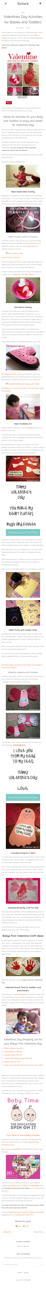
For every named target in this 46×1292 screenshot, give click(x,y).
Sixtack (28, 1280)
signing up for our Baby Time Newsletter (25, 1185)
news (23, 12)
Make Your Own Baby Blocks (23, 274)
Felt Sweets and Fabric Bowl (12, 374)
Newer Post (38, 1232)
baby (36, 35)
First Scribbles (27, 428)
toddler (4, 38)
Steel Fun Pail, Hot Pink (12, 1062)
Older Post (7, 1232)
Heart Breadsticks (20, 994)
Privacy (26, 1272)
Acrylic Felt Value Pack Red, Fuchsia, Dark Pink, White (23, 1065)
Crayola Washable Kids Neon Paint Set (18, 1058)
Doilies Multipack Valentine (13, 1048)
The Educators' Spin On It (24, 1215)
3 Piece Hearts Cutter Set (13, 1052)
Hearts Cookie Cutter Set (11, 257)
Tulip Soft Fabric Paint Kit (13, 1055)
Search (20, 1272)
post (3, 430)
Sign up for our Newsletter (11, 1149)
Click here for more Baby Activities (23, 1135)
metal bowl (31, 246)
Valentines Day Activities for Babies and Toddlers (26, 1212)
